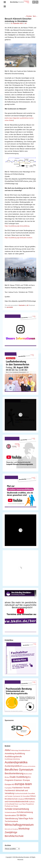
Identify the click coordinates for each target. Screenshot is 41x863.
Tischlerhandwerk (11, 821)
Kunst (16, 804)
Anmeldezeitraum (24, 750)
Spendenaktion (10, 815)
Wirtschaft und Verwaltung (11, 829)
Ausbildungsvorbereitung (12, 759)
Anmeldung (9, 753)
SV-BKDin (21, 815)
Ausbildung (20, 753)
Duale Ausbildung (19, 777)
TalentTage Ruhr (25, 818)
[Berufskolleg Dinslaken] (19, 2)
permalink (10, 307)
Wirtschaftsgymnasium (19, 824)
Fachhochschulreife (21, 793)
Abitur (8, 750)
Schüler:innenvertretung (17, 809)
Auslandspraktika (16, 762)
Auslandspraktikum (13, 766)
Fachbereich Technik (21, 788)
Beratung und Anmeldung (28, 766)
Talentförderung (11, 819)
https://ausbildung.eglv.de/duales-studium (18, 237)
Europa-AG (9, 784)
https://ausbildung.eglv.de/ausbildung (17, 226)
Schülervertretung (25, 812)
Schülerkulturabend (10, 812)
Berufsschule (28, 774)
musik (20, 804)
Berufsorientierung (14, 773)
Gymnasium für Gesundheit (21, 796)
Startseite (22, 305)
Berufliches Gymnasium (19, 769)
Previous (28, 16)
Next (35, 16)
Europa (26, 780)
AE (26, 23)
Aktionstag (14, 750)
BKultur (7, 777)
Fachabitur (8, 788)
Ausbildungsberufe (13, 756)
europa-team (23, 784)
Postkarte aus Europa (11, 806)
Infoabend (21, 799)
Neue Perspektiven (28, 804)
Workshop (24, 828)
